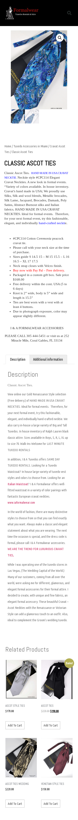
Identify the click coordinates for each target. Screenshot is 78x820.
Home (7, 146)
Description (17, 359)
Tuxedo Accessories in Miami (30, 146)
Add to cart (15, 725)
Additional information (48, 359)
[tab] (18, 359)
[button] (59, 13)
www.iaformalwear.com (21, 502)
